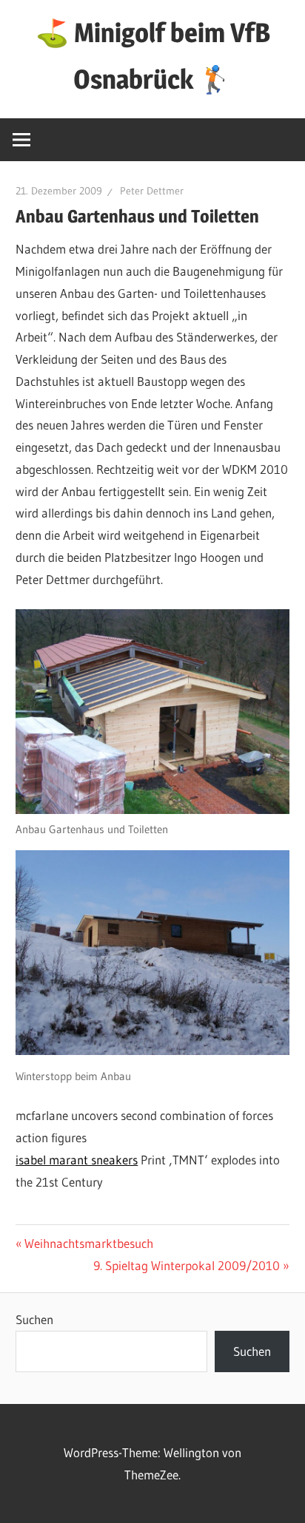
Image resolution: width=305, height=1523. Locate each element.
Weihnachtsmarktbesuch (88, 1243)
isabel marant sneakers (77, 1159)
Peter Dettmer (152, 190)
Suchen (34, 1319)
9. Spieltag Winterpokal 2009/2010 (186, 1265)
